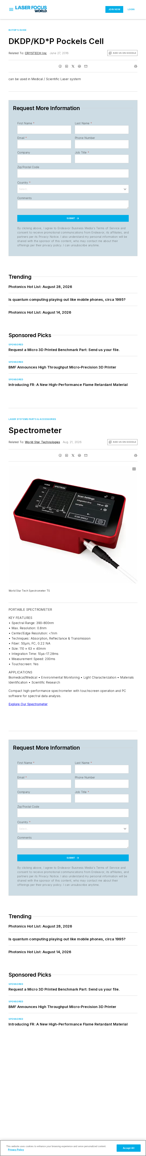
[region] (73, 1148)
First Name (26, 123)
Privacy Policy (16, 1149)
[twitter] (73, 66)
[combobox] (73, 189)
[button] (11, 9)
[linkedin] (66, 66)
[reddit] (79, 66)
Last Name (83, 123)
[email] (86, 66)
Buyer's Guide (18, 30)
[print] (135, 66)
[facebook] (60, 66)
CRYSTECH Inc (36, 53)
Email (22, 138)
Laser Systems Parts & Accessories (32, 419)
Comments (24, 198)
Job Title (82, 152)
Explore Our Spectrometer (28, 704)
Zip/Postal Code (28, 167)
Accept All (128, 1148)
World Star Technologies (42, 442)
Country (24, 182)
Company (23, 152)
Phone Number (85, 138)
